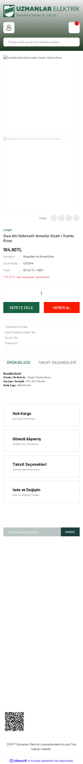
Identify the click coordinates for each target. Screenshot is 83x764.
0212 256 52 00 (45, 696)
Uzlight (7, 230)
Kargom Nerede (41, 680)
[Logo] (41, 11)
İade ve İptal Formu (42, 647)
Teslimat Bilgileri (41, 634)
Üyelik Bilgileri (41, 666)
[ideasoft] (18, 761)
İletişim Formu (41, 594)
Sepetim (41, 687)
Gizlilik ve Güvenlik (42, 627)
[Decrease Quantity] (15, 293)
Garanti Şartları (41, 613)
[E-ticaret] (41, 761)
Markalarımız (41, 581)
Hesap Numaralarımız (41, 587)
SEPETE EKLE (21, 307)
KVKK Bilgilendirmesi (41, 640)
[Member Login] (8, 27)
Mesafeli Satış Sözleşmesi (41, 620)
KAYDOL (70, 532)
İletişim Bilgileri (41, 673)
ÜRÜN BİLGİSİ (18, 362)
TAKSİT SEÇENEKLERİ (57, 362)
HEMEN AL (61, 307)
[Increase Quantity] (68, 293)
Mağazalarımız (41, 574)
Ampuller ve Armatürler (38, 256)
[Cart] (74, 27)
